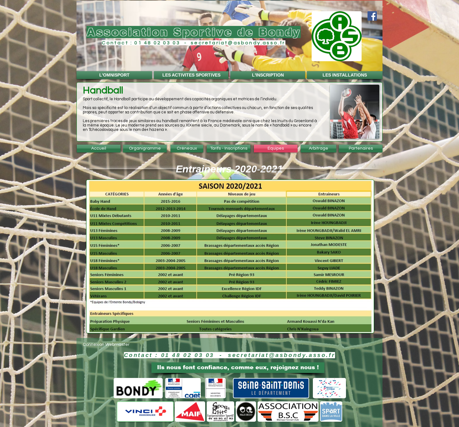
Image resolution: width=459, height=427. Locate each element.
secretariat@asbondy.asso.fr (238, 42)
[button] (229, 39)
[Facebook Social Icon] (372, 16)
